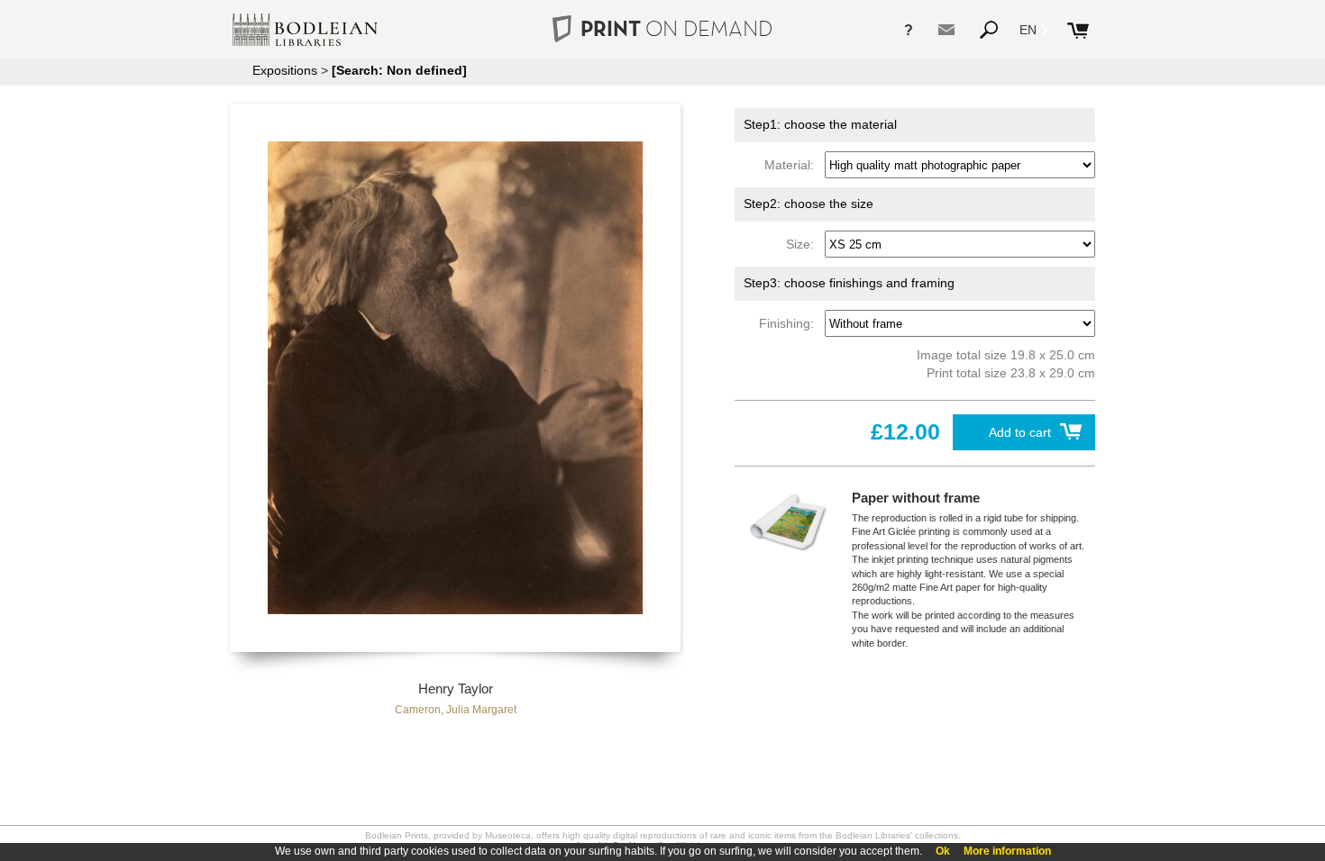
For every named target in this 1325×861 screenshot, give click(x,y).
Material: (792, 165)
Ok (943, 851)
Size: (803, 244)
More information (1007, 851)
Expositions (284, 70)
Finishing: (790, 323)
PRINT (676, 28)
